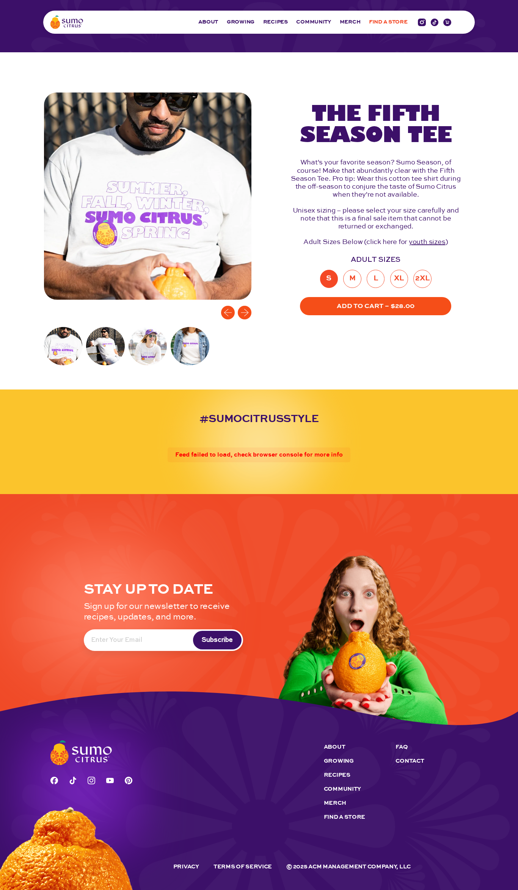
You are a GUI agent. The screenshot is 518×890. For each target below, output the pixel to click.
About (208, 22)
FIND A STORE (388, 22)
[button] (63, 346)
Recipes (275, 22)
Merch (350, 22)
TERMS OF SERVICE (242, 866)
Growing (240, 22)
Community (313, 22)
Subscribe (217, 640)
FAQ (402, 747)
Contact (410, 761)
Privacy (186, 866)
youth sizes (427, 242)
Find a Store (344, 817)
